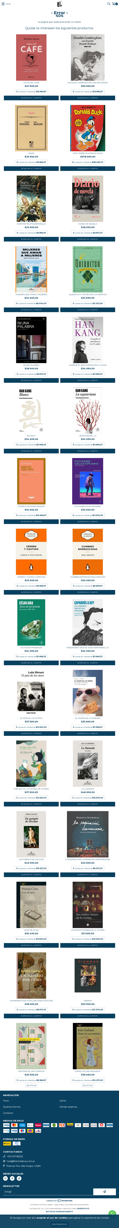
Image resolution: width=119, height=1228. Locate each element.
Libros (63, 1100)
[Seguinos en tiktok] (19, 1178)
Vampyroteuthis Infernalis (31, 224)
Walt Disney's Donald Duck (87, 153)
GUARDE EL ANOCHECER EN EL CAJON (87, 365)
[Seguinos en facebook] (12, 1178)
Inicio (6, 1100)
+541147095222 (15, 1156)
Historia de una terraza (31, 1071)
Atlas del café (31, 82)
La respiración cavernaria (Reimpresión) (87, 859)
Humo (31, 153)
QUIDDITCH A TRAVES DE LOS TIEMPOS (87, 294)
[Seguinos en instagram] (5, 1178)
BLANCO (31, 436)
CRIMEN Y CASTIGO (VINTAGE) (31, 577)
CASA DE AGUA (31, 930)
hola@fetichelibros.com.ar (21, 1161)
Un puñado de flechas (31, 859)
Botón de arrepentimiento (59, 1212)
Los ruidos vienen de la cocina (88, 930)
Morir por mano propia (31, 506)
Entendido (59, 1224)
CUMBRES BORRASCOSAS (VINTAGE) (87, 577)
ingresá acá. (83, 1209)
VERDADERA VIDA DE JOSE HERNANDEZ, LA (88, 647)
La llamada (88, 789)
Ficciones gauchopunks (88, 506)
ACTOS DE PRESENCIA (31, 647)
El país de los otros (31, 718)
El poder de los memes (87, 718)
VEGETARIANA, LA (87, 436)
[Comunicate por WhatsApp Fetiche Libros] (112, 1213)
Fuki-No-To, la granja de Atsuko (31, 789)
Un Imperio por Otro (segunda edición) (31, 1000)
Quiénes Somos (11, 1106)
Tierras (88, 1000)
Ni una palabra (31, 365)
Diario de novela (87, 224)
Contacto (8, 1113)
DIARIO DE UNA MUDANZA (87, 1071)
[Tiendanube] (59, 1202)
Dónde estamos (68, 1106)
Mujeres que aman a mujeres (31, 294)
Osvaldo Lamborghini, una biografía (87, 82)
